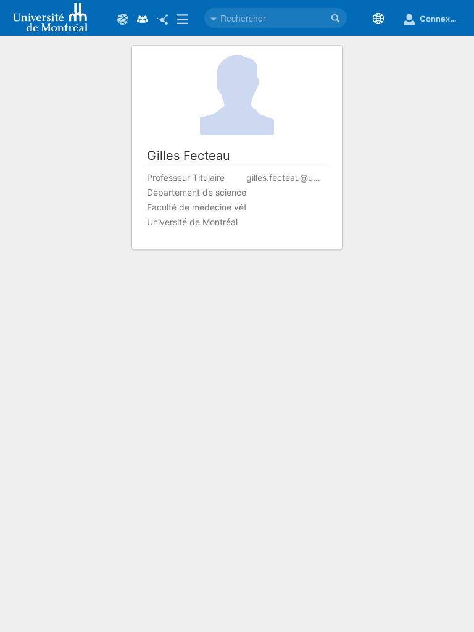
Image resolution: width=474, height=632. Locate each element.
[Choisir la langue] (381, 18)
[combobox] (275, 18)
